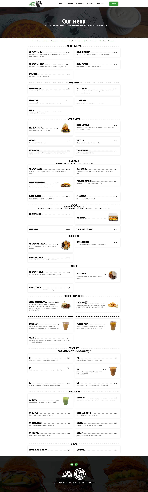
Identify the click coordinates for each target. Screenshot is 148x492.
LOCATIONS (69, 3)
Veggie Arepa (55, 41)
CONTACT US (99, 3)
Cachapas (64, 41)
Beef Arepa (46, 41)
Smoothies (103, 41)
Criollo (86, 41)
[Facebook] (71, 464)
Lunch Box (79, 41)
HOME (61, 3)
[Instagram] (76, 464)
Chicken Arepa (36, 41)
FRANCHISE (80, 3)
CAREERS (89, 3)
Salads (71, 41)
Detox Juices (112, 41)
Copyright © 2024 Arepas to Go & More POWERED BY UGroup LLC (74, 489)
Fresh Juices (93, 41)
